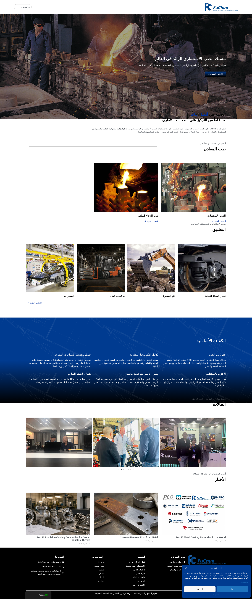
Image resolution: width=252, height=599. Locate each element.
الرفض (200, 589)
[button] (185, 568)
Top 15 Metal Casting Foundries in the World (201, 526)
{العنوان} (216, 594)
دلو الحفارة (169, 283)
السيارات (69, 283)
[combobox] (23, 6)
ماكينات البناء (117, 283)
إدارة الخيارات (243, 582)
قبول (232, 589)
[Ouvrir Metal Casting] (97, 6)
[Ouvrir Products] (83, 6)
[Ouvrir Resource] (48, 6)
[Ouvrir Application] (70, 6)
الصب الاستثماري (216, 203)
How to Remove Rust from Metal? (139, 526)
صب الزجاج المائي (148, 203)
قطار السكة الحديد (215, 283)
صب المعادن (178, 556)
